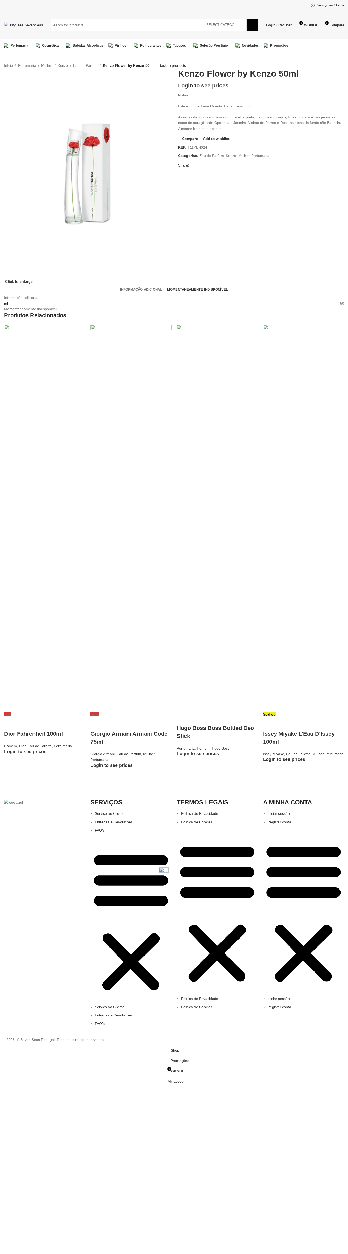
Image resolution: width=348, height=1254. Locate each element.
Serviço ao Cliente (109, 813)
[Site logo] (23, 25)
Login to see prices (203, 85)
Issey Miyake (273, 754)
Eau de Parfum (85, 65)
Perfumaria (27, 65)
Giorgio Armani (102, 754)
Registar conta (279, 822)
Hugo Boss (221, 748)
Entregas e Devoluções (114, 822)
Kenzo (63, 65)
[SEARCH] (252, 25)
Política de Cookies (196, 822)
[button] (131, 921)
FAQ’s (100, 830)
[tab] (141, 289)
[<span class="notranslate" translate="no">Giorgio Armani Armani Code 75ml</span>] (131, 518)
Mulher (47, 65)
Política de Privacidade (199, 813)
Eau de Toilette (40, 746)
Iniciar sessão (278, 813)
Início (8, 65)
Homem (10, 746)
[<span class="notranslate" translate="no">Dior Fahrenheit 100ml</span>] (44, 518)
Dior (22, 746)
